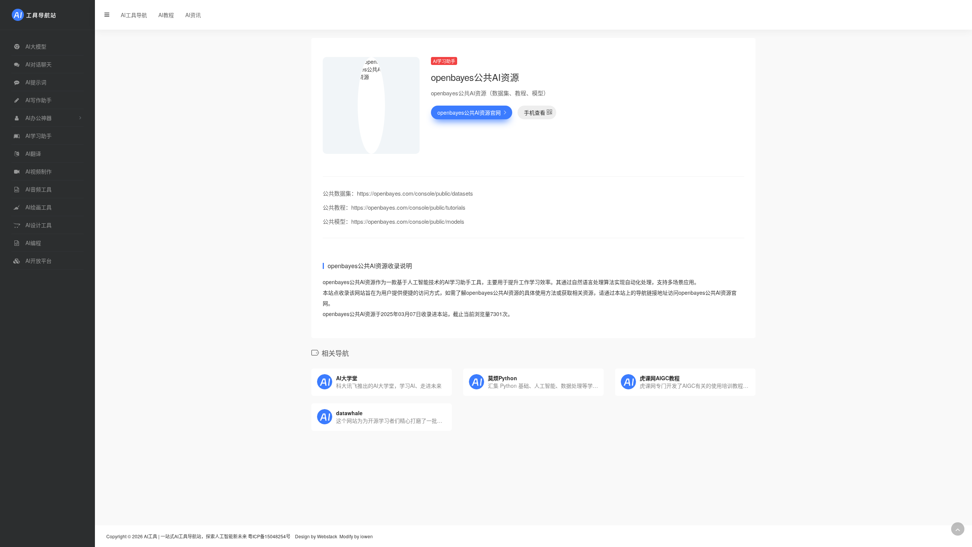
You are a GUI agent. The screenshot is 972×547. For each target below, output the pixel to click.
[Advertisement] (677, 110)
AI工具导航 (134, 15)
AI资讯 (193, 15)
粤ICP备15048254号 (269, 536)
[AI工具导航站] (45, 14)
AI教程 (166, 15)
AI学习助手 (444, 61)
